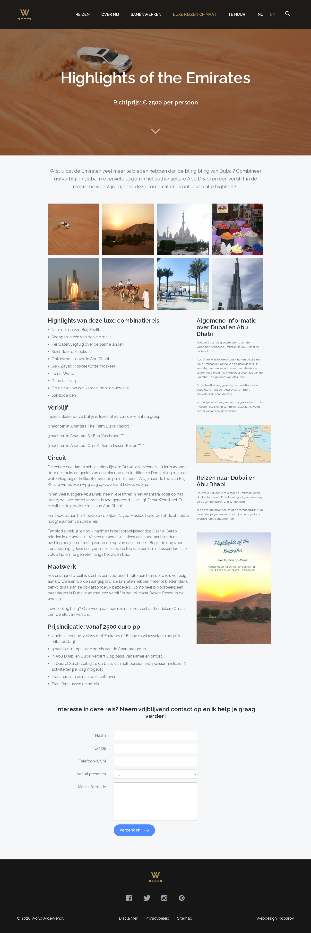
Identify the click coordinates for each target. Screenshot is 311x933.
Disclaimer (128, 918)
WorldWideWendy (25, 12)
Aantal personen (90, 774)
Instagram (164, 898)
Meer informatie (92, 787)
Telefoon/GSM (91, 761)
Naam (99, 735)
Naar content (155, 131)
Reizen (83, 14)
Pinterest (182, 898)
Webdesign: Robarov (275, 918)
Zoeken (287, 14)
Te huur (236, 14)
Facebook (129, 898)
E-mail (99, 748)
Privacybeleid (157, 918)
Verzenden (130, 830)
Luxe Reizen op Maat (194, 14)
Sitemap (184, 918)
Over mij (110, 14)
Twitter (147, 898)
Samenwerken (146, 14)
